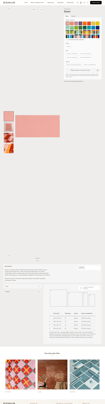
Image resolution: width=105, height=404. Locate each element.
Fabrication (50, 2)
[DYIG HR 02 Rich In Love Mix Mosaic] (89, 32)
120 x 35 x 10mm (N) (72, 57)
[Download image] (41, 9)
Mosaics (7, 291)
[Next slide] (8, 256)
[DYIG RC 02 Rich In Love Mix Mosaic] (72, 36)
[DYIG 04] (80, 23)
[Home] (9, 403)
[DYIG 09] (93, 28)
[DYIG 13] (97, 23)
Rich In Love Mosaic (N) (90, 64)
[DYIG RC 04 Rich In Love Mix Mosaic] (80, 36)
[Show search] (77, 2)
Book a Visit (95, 2)
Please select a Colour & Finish (80, 70)
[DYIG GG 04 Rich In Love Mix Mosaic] (80, 32)
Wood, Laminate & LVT (37, 2)
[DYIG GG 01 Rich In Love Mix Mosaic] (67, 32)
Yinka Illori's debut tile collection (24, 278)
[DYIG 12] (85, 28)
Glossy (68, 46)
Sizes (6, 286)
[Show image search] (81, 2)
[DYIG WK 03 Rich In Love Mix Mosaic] (93, 36)
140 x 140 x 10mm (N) (85, 57)
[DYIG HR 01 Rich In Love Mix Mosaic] (85, 32)
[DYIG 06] (67, 28)
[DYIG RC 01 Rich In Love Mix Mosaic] (67, 36)
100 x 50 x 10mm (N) (72, 53)
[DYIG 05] (93, 23)
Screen (73, 16)
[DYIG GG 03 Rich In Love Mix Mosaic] (76, 32)
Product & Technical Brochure (74, 81)
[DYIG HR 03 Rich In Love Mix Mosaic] (93, 32)
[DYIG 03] (72, 23)
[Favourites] (84, 2)
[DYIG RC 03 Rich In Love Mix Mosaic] (76, 36)
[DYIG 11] (80, 28)
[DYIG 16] (97, 28)
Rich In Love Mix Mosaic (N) (74, 64)
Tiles (26, 2)
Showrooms (70, 2)
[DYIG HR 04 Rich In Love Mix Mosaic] (97, 32)
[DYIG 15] (89, 23)
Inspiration (60, 2)
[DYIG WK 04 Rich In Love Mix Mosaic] (97, 36)
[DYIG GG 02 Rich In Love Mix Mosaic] (72, 32)
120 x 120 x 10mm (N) (86, 53)
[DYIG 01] (67, 23)
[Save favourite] (37, 9)
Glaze (67, 16)
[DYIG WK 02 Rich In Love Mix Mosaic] (89, 36)
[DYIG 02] (76, 23)
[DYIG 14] (85, 23)
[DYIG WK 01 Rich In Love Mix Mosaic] (85, 36)
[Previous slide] (8, 9)
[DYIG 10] (76, 28)
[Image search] (33, 9)
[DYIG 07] (72, 28)
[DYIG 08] (89, 28)
